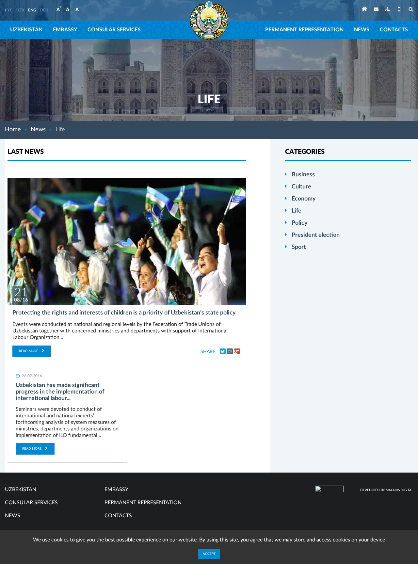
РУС (8, 10)
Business (303, 175)
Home (13, 130)
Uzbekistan (26, 29)
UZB (20, 10)
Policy (300, 223)
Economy (304, 199)
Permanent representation (304, 29)
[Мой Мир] (230, 351)
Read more (28, 351)
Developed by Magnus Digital (386, 490)
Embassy (65, 29)
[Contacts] (376, 10)
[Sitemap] (387, 10)
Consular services (114, 29)
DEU (44, 10)
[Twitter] (223, 351)
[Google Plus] (237, 351)
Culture (301, 187)
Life (296, 211)
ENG (32, 10)
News (361, 29)
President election (316, 235)
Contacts (394, 29)
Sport (299, 247)
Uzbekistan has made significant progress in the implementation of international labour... (60, 391)
